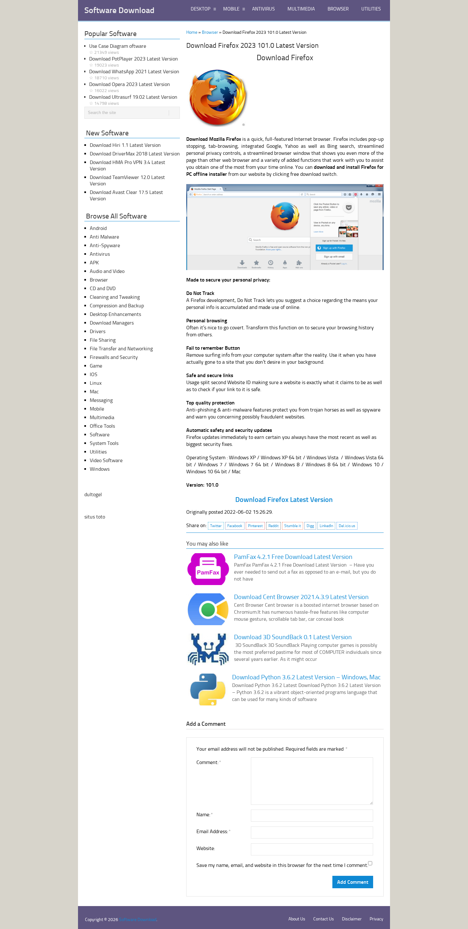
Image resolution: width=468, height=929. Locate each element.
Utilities (98, 452)
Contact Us (323, 919)
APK (94, 263)
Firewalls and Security (114, 357)
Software (100, 435)
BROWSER (338, 9)
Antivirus (100, 254)
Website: (205, 848)
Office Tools (102, 426)
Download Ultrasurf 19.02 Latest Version (133, 100)
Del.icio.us (347, 526)
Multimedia (102, 417)
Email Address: (213, 831)
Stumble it (292, 526)
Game (96, 366)
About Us (296, 919)
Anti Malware (104, 237)
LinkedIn (326, 526)
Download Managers (112, 323)
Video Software (106, 460)
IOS (93, 374)
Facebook (234, 526)
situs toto (94, 517)
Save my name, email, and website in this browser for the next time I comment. (282, 865)
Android (98, 228)
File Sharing (103, 340)
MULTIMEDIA (301, 9)
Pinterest (255, 526)
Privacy (376, 919)
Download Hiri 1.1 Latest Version (125, 145)
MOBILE (231, 9)
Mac (94, 392)
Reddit (273, 526)
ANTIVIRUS (263, 9)
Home (191, 32)
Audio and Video (107, 271)
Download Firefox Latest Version (284, 499)
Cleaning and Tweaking (115, 297)
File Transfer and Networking (121, 349)
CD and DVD (103, 288)
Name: (204, 814)
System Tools (104, 443)
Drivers (97, 331)
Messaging (101, 400)
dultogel (93, 494)
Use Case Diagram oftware (117, 49)
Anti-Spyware (105, 245)
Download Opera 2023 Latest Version (129, 87)
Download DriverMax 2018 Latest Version (135, 154)
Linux (96, 383)
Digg (310, 526)
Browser (210, 32)
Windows (100, 469)
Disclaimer (352, 919)
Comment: (208, 762)
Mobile (97, 409)
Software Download (119, 10)
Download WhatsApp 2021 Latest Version (134, 74)
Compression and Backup (117, 306)
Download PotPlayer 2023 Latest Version (133, 62)
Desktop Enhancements (115, 314)
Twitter (216, 526)
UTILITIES (371, 9)
